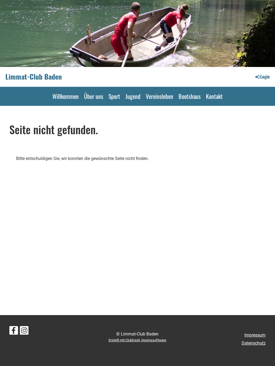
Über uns (93, 96)
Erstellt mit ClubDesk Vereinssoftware (137, 340)
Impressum (255, 335)
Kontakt (214, 96)
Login (265, 76)
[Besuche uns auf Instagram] (24, 332)
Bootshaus (190, 96)
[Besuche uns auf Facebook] (13, 332)
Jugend (132, 96)
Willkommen (65, 96)
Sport (114, 96)
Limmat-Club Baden (33, 76)
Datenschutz (254, 343)
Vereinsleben (159, 96)
